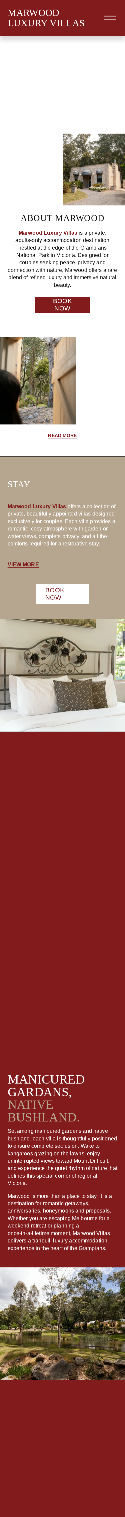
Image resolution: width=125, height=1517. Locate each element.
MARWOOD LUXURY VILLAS (46, 18)
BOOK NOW (62, 304)
